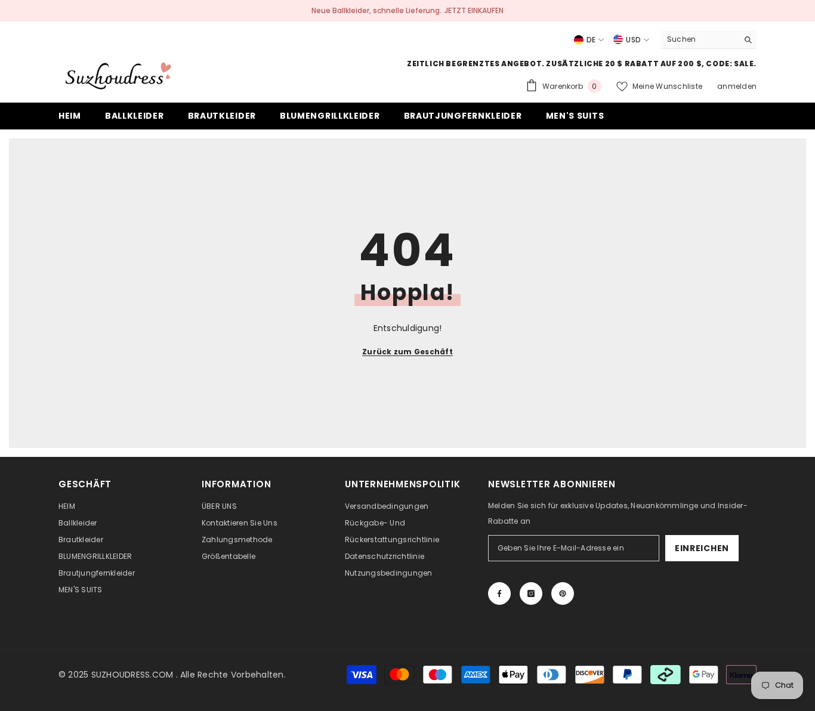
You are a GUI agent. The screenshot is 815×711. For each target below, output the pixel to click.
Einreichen (702, 548)
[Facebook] (499, 593)
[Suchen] (709, 39)
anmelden (737, 86)
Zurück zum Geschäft (407, 352)
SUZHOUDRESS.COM (132, 675)
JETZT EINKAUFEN (474, 10)
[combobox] (699, 39)
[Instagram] (531, 593)
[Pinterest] (562, 593)
